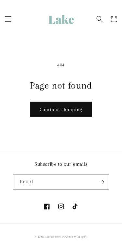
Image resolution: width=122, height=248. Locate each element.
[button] (8, 19)
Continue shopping (61, 109)
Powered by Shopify (74, 236)
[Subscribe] (101, 182)
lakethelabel (53, 236)
